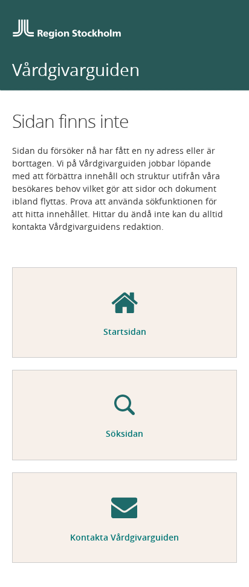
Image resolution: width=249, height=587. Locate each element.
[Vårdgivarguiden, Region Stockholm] (66, 30)
